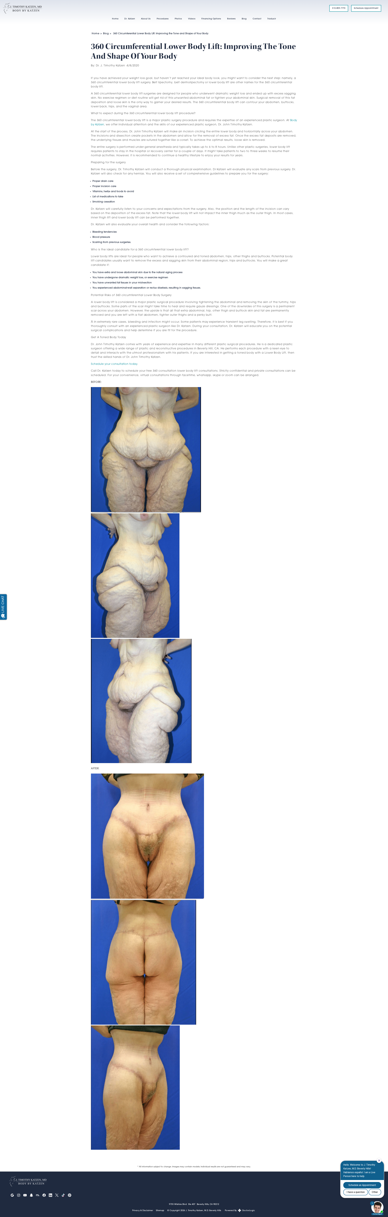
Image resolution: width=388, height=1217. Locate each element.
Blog (244, 19)
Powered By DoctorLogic (240, 1211)
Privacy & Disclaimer (142, 1211)
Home (115, 19)
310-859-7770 (338, 8)
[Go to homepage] (162, 8)
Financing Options (211, 19)
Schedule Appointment (366, 8)
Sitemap (160, 1211)
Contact (257, 19)
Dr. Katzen (129, 19)
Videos (192, 19)
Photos (178, 19)
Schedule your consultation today (114, 364)
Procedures (163, 19)
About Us (146, 19)
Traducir (271, 19)
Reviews (231, 19)
